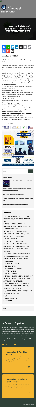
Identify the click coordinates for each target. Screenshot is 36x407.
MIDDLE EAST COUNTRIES (13, 268)
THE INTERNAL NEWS (8, 12)
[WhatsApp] (8, 47)
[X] (21, 47)
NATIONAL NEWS (10, 123)
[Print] (25, 47)
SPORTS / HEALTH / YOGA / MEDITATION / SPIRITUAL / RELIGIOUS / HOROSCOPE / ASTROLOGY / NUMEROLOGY (18, 278)
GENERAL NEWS (10, 266)
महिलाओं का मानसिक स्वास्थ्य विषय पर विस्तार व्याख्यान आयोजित (13, 194)
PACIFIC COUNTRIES (11, 273)
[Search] (30, 171)
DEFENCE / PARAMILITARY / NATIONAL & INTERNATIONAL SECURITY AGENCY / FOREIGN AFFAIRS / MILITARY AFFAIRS (17, 256)
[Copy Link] (29, 47)
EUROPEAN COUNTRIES (12, 264)
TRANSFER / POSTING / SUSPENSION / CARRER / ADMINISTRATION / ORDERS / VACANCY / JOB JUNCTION (17, 286)
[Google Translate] (4, 51)
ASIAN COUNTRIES (11, 239)
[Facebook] (4, 47)
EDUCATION (9, 261)
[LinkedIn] (17, 47)
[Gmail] (8, 51)
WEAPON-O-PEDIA (11, 298)
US (6, 296)
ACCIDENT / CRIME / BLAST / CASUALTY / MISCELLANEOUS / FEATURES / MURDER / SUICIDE (18, 219)
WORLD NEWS (9, 301)
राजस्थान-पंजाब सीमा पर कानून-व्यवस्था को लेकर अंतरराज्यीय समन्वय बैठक (15, 204)
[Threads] (12, 51)
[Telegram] (12, 47)
